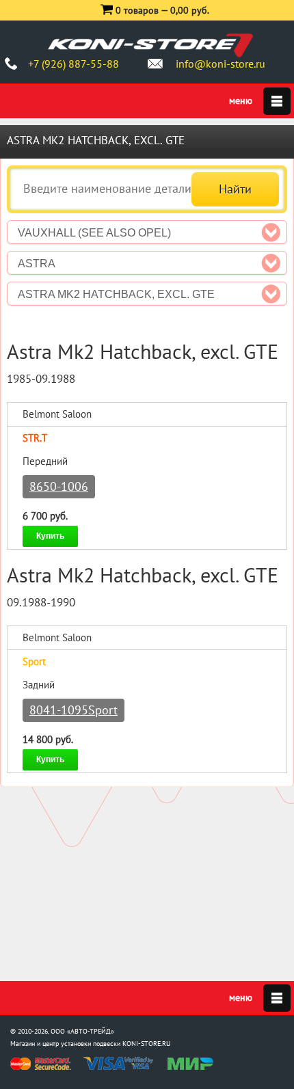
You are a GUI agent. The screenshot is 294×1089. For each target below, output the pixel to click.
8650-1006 (58, 486)
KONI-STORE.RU (146, 1043)
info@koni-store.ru (220, 63)
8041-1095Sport (73, 710)
